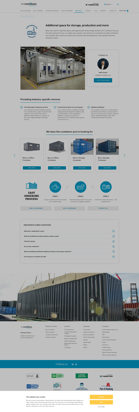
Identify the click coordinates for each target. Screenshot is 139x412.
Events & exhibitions (88, 334)
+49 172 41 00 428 (103, 80)
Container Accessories (52, 10)
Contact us (103, 208)
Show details (101, 406)
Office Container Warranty (109, 355)
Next (124, 155)
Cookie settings (106, 347)
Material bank (106, 337)
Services (88, 10)
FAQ (103, 334)
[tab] (69, 231)
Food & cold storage (88, 337)
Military (85, 345)
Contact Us (113, 10)
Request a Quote (51, 326)
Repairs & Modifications (70, 338)
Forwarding (67, 347)
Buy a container (38, 10)
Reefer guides (106, 332)
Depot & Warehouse (69, 341)
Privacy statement (107, 350)
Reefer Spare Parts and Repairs (70, 344)
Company (102, 10)
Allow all (101, 397)
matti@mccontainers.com (103, 75)
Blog (96, 10)
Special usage (87, 342)
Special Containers (67, 10)
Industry (85, 340)
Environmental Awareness (109, 340)
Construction (86, 329)
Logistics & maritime (88, 332)
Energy (85, 347)
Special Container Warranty (109, 352)
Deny (101, 402)
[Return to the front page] (20, 15)
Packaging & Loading (70, 336)
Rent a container (25, 10)
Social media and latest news (110, 329)
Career (104, 342)
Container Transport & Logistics (70, 332)
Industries (78, 10)
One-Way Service (69, 329)
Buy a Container (50, 329)
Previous (14, 155)
